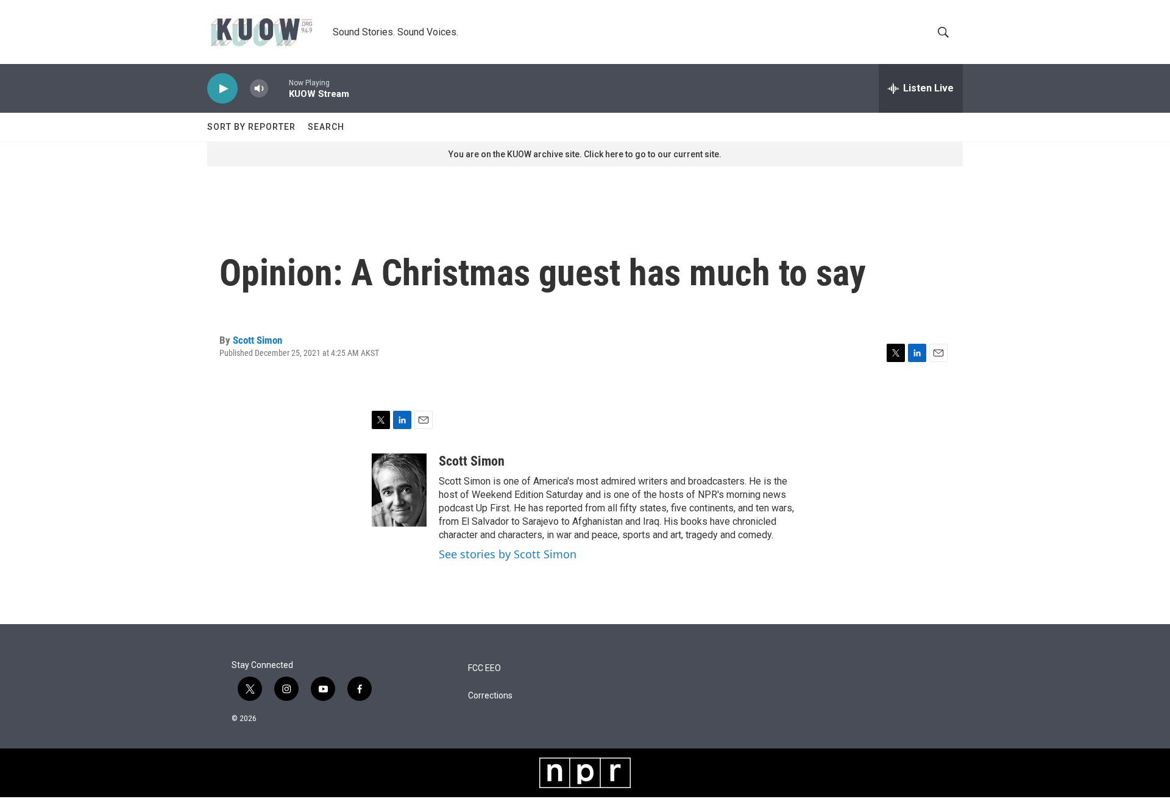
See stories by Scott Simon (507, 554)
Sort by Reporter (251, 127)
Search (326, 127)
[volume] (259, 88)
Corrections (490, 695)
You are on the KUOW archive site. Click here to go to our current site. (585, 154)
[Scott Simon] (399, 490)
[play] (222, 89)
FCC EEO (484, 668)
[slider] (278, 88)
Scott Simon (257, 340)
